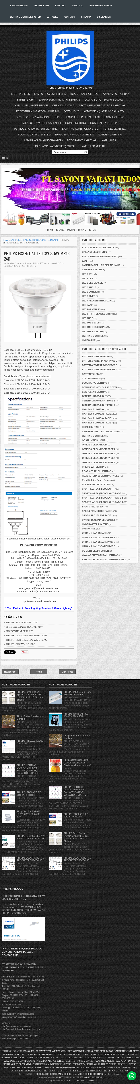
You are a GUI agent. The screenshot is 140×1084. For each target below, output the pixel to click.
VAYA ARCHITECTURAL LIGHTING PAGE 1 (104, 559)
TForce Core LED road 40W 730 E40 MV (24, 627)
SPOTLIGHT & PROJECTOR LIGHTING (102, 105)
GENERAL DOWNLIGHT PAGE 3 (98, 405)
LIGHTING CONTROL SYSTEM (25, 17)
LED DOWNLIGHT (91, 292)
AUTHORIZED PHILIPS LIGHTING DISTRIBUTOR (91, 1051)
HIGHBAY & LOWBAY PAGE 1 (97, 414)
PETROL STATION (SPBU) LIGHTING (36, 128)
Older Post (67, 672)
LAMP (13, 240)
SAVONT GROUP (19, 5)
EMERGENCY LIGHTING (109, 117)
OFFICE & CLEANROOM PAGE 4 (98, 458)
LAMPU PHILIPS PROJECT (126, 1051)
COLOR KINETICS (91, 378)
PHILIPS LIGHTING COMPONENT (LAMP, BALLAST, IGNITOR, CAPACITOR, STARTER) (29, 769)
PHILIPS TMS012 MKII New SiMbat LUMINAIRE (77, 693)
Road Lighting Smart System (97, 480)
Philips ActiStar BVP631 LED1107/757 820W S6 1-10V (30, 814)
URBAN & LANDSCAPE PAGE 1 (98, 537)
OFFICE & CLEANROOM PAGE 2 (98, 449)
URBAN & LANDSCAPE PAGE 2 (98, 542)
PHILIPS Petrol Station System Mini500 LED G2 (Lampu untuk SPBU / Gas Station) (30, 696)
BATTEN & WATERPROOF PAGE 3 (99, 365)
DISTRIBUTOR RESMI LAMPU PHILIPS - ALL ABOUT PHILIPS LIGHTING (69, 1074)
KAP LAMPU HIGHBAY (116, 93)
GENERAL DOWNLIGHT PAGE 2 (98, 400)
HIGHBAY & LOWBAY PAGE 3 (97, 422)
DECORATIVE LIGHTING (81, 140)
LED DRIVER (88, 296)
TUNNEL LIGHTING (114, 128)
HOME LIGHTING (75, 122)
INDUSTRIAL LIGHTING (84, 93)
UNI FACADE (89, 340)
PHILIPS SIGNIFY (26, 1051)
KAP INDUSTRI (27, 1058)
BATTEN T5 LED (90, 374)
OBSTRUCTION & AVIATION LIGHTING (39, 117)
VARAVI (59, 1077)
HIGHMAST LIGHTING (37, 1054)
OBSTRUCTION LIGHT (93, 440)
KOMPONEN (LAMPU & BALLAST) (103, 111)
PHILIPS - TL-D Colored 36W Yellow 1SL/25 (26, 640)
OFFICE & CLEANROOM (94, 444)
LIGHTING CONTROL (93, 336)
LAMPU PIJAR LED (92, 269)
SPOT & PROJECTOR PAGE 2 (97, 515)
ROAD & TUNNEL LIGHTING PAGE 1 (100, 476)
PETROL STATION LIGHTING (17, 1067)
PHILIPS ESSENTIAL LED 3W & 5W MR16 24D (37, 256)
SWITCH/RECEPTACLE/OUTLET (98, 520)
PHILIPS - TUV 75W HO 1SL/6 (20, 644)
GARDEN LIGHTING (110, 134)
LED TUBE (87, 318)
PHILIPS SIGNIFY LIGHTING (88, 1077)
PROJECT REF (41, 5)
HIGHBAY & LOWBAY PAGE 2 (97, 418)
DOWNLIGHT (71, 111)
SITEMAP (86, 17)
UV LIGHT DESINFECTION (95, 551)
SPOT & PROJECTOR (93, 506)
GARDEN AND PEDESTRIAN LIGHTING (57, 1061)
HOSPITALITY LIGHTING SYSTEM (114, 1054)
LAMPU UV (121, 1061)
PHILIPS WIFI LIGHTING (94, 467)
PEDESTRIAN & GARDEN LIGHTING (37, 111)
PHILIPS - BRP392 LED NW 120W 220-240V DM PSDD (30, 837)
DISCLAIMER (104, 17)
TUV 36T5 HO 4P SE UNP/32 (19, 631)
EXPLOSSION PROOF (101, 5)
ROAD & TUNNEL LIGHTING (96, 471)
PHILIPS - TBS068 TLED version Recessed (29, 793)
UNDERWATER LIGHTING (95, 524)
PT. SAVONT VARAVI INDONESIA (78, 1080)
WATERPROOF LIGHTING (47, 1058)
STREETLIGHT (26, 99)
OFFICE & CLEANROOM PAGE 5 (98, 462)
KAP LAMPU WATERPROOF (31, 105)
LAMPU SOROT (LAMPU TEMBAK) (59, 99)
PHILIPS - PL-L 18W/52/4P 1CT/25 (22, 622)
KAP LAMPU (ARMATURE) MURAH (55, 146)
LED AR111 (88, 274)
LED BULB (87, 278)
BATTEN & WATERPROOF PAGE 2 (99, 361)
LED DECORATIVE (23, 1064)
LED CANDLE (89, 287)
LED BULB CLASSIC (92, 283)
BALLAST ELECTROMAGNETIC (98, 247)
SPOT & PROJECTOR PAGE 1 (97, 511)
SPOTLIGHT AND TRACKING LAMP (77, 1058)
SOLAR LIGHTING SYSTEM (34, 134)
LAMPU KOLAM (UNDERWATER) (43, 140)
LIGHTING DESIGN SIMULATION (112, 1071)
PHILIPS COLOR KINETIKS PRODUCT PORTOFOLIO (30, 859)
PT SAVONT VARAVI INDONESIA (51, 1051)
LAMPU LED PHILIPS (78, 117)
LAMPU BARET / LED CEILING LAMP (101, 265)
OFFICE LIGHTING (63, 105)
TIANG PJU (77, 5)
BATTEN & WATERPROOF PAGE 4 (99, 369)
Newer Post (10, 672)
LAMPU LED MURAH (93, 146)
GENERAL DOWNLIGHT (94, 396)
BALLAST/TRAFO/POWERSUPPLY (100, 256)
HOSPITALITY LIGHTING (105, 122)
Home (5, 240)
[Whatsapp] (131, 1075)
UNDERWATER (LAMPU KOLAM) (78, 1067)
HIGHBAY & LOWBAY (93, 409)
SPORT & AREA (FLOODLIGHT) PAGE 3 (102, 502)
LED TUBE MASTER (92, 331)
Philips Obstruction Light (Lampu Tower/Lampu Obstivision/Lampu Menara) (77, 763)
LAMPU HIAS (108, 140)
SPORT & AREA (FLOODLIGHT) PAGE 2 (102, 498)
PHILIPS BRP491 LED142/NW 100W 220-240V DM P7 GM (23, 897)
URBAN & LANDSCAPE (94, 533)
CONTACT (69, 17)
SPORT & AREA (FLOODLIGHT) (98, 489)
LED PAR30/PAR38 (92, 309)
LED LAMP (53, 240)
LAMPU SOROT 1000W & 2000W (103, 99)
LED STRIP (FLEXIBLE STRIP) (97, 314)
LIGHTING (60, 5)
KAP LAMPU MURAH (104, 1061)
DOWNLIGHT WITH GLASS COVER (100, 387)
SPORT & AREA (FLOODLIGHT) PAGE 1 (102, 493)
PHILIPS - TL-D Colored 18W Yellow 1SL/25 (26, 635)
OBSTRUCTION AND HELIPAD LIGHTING (52, 1064)
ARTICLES (52, 17)
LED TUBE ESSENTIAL (94, 327)
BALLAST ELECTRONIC (94, 252)
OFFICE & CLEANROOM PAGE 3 (98, 453)
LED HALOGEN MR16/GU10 (32, 240)
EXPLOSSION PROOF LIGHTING (74, 134)
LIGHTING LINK (20, 93)
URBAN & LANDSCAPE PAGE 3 (98, 546)
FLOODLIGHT (74, 1054)
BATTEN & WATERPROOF (95, 356)
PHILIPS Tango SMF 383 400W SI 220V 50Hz (76, 715)
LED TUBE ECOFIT (91, 322)
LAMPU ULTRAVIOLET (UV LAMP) (41, 122)
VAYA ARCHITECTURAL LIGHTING (100, 555)
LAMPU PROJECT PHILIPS (50, 93)
